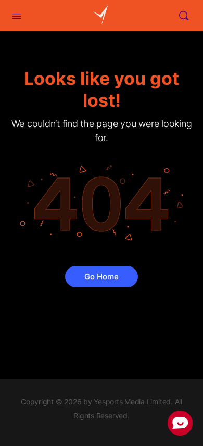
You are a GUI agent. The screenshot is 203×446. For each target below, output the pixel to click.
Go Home (101, 277)
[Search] (183, 15)
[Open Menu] (16, 15)
